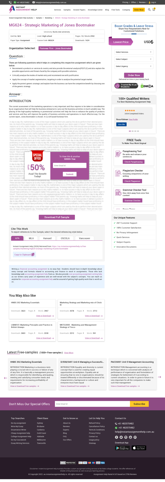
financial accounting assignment (33, 269)
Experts (66, 430)
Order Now (138, 9)
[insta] (126, 437)
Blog (107, 10)
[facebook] (117, 437)
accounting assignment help (36, 274)
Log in (153, 2)
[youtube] (131, 437)
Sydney (40, 423)
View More (68, 352)
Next (160, 377)
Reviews (142, 2)
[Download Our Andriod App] (123, 447)
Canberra (40, 430)
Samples (67, 10)
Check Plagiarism (132, 181)
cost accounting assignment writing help (85, 274)
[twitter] (122, 437)
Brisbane (40, 426)
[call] (11, 2)
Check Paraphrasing (134, 161)
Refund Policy (94, 423)
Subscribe (139, 404)
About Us (66, 423)
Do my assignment (18, 423)
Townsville (41, 443)
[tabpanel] (134, 117)
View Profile (138, 119)
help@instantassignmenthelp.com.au (50, 2)
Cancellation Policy (97, 426)
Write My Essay (17, 426)
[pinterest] (135, 437)
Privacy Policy (94, 433)
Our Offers (67, 440)
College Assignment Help (21, 436)
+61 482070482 (22, 2)
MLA (31, 238)
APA (17, 238)
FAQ (65, 436)
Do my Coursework (18, 440)
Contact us (93, 436)
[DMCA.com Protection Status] (68, 463)
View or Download (43, 316)
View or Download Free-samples (23, 386)
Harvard (47, 238)
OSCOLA (65, 238)
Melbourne (41, 440)
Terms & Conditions (97, 430)
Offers (133, 2)
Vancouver (84, 238)
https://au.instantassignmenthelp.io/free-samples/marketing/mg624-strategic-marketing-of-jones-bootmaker (49, 247)
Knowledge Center (95, 10)
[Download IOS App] (140, 447)
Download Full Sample (56, 217)
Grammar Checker (132, 200)
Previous (5, 377)
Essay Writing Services (20, 443)
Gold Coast (41, 433)
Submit (69, 174)
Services (57, 10)
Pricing (125, 2)
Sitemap (92, 443)
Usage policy (94, 440)
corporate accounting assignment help (37, 279)
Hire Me (122, 124)
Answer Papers (79, 10)
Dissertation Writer (18, 430)
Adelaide (40, 436)
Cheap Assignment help (20, 433)
